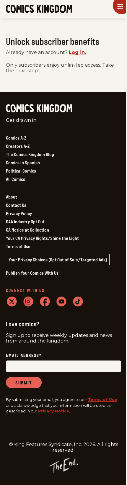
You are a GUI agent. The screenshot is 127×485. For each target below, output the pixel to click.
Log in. (77, 52)
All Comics (15, 179)
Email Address (24, 355)
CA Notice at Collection (27, 230)
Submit (23, 383)
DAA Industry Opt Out (25, 222)
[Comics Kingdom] (39, 108)
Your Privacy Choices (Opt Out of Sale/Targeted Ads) (58, 260)
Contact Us (16, 205)
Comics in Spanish (23, 163)
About (11, 197)
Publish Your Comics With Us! (33, 273)
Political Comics (21, 171)
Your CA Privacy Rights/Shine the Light (42, 238)
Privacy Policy (19, 213)
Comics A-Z (16, 138)
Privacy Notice (53, 411)
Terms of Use (18, 246)
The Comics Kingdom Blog (30, 154)
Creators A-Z (18, 146)
